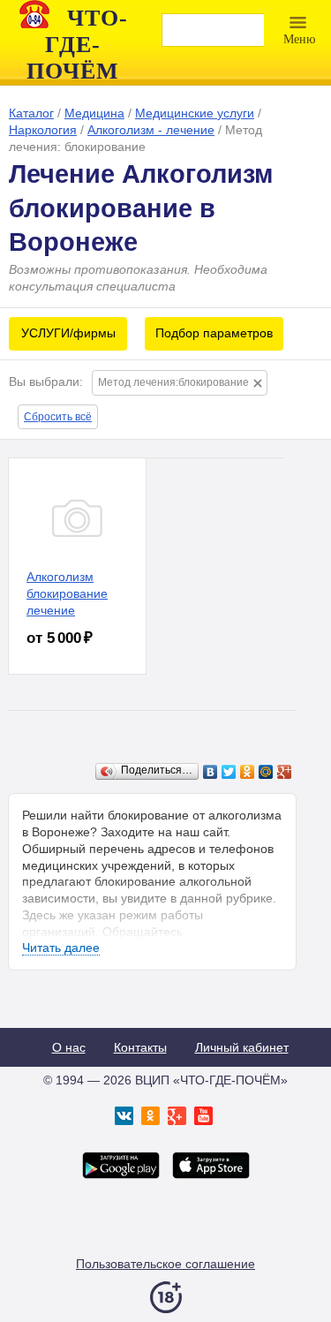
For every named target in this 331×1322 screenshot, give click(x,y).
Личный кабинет (242, 1047)
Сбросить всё (58, 417)
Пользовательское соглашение (165, 1264)
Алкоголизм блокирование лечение (67, 593)
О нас (69, 1047)
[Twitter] (229, 771)
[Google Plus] (284, 771)
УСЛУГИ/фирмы (68, 333)
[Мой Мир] (266, 771)
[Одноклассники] (247, 771)
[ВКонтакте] (210, 771)
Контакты (140, 1047)
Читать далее (61, 948)
